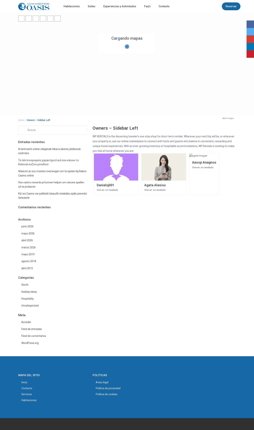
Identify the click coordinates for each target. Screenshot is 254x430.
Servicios (26, 394)
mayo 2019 (28, 254)
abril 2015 (27, 268)
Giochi (24, 284)
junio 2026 (27, 226)
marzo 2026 (28, 247)
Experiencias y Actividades (119, 6)
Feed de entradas (31, 329)
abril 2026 (27, 240)
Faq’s (147, 6)
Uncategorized (30, 305)
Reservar (231, 6)
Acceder (26, 322)
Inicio (24, 382)
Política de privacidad (108, 388)
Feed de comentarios (33, 335)
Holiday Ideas (29, 291)
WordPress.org (30, 343)
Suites (91, 6)
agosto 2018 (28, 261)
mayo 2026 (28, 233)
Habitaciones (72, 6)
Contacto (164, 6)
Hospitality (27, 298)
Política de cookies (106, 394)
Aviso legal (102, 382)
